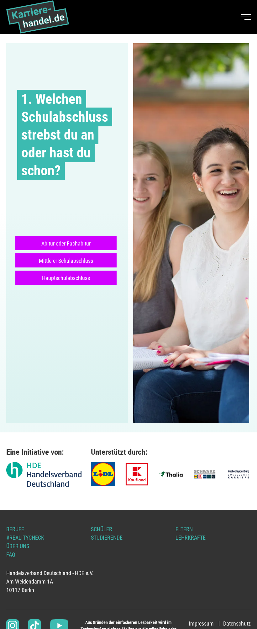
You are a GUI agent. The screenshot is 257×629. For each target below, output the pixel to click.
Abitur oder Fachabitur (66, 243)
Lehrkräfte (191, 537)
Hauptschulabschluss (66, 278)
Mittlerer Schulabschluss (66, 260)
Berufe (15, 529)
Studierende (107, 537)
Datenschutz (237, 623)
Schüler (101, 529)
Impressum (201, 623)
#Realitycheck (25, 537)
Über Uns (17, 546)
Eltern (184, 529)
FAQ (10, 554)
